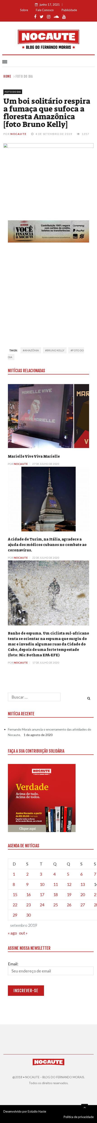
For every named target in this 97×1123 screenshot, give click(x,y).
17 (42, 894)
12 (69, 884)
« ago (12, 932)
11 (55, 884)
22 (15, 904)
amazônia (31, 350)
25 (55, 904)
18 (55, 894)
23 (28, 904)
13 (82, 884)
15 (15, 894)
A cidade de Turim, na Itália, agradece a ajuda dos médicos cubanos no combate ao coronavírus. (47, 545)
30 (28, 914)
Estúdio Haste (37, 1111)
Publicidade (69, 10)
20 (82, 894)
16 (28, 894)
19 (69, 894)
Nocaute (18, 134)
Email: (13, 963)
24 (42, 904)
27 (82, 904)
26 (69, 904)
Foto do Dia (24, 76)
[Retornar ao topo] (84, 1107)
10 (42, 884)
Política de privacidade (79, 1117)
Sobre (24, 10)
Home (7, 76)
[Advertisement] (48, 293)
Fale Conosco (45, 10)
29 (15, 914)
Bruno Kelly (55, 350)
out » (23, 932)
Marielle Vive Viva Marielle (34, 456)
